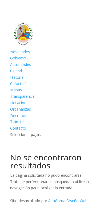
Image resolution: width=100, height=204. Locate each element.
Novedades (20, 51)
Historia (16, 77)
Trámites (18, 121)
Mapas (16, 89)
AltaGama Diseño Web (67, 200)
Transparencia (22, 96)
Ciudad (16, 70)
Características (22, 83)
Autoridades (20, 64)
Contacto (18, 128)
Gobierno (18, 58)
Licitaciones (20, 102)
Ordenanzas (20, 109)
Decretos (18, 115)
